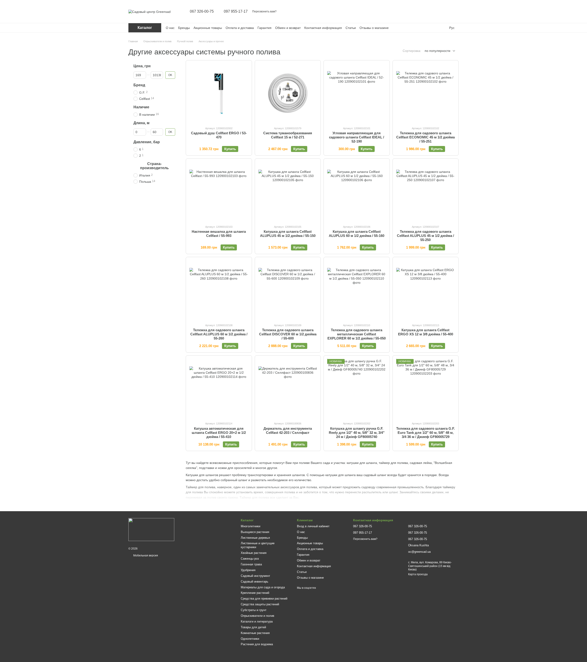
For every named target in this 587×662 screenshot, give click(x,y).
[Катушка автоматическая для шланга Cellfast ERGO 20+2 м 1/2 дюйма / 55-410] (218, 388)
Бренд (139, 85)
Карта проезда (418, 574)
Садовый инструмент (255, 576)
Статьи (351, 28)
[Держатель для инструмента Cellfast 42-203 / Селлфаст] (287, 388)
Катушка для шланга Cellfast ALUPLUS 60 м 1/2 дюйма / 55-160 (356, 234)
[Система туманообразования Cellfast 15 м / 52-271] (287, 93)
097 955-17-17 (236, 11)
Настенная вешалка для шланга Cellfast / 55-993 (219, 234)
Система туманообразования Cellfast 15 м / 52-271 (287, 135)
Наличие (141, 107)
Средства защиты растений (260, 604)
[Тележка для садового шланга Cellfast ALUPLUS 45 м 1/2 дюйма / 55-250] (425, 191)
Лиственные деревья (255, 537)
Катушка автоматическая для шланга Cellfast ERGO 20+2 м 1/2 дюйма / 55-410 (219, 432)
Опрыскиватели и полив (257, 615)
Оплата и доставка (240, 28)
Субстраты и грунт (253, 610)
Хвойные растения (253, 553)
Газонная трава (251, 564)
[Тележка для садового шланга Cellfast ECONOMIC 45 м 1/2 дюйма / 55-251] (425, 93)
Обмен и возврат (288, 28)
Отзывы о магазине (374, 28)
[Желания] (443, 11)
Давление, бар (146, 142)
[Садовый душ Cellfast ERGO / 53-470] (218, 93)
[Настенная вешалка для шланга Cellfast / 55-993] (218, 191)
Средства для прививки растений (264, 598)
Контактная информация (323, 28)
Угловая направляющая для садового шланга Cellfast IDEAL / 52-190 (356, 137)
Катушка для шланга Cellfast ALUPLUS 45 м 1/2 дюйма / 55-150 (288, 234)
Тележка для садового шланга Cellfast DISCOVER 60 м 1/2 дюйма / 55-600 (287, 334)
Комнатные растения (255, 633)
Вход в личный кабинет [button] (313, 526)
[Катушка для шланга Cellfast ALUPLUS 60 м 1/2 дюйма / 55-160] (356, 191)
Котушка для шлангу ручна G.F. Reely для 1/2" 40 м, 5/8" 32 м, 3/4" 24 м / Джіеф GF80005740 (357, 432)
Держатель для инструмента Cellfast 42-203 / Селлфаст (287, 430)
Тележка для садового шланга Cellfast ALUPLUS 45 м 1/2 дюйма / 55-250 (425, 236)
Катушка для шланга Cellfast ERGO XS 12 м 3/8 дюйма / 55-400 (425, 332)
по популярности (437, 51)
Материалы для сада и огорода (263, 587)
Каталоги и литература (257, 621)
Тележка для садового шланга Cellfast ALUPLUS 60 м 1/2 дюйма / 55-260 (218, 334)
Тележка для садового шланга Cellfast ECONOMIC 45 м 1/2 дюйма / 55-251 (425, 137)
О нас (170, 28)
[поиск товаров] (419, 11)
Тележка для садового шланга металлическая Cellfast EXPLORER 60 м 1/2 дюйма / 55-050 (356, 334)
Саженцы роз (250, 558)
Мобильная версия (145, 555)
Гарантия (264, 28)
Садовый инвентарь (254, 581)
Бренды (184, 28)
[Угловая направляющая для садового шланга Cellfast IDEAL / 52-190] (356, 93)
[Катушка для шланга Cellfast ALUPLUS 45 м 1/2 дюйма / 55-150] (287, 191)
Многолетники (250, 526)
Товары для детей (253, 627)
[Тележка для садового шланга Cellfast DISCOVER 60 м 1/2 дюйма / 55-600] (287, 290)
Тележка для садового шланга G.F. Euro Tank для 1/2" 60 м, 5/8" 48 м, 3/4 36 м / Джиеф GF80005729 (425, 432)
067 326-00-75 (202, 11)
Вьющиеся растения (255, 532)
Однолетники (250, 638)
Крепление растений (255, 593)
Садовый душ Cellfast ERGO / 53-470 (219, 135)
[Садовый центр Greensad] (151, 529)
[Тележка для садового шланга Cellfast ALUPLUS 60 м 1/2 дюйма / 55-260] (218, 290)
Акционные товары (208, 28)
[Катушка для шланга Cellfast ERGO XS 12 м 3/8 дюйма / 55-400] (425, 290)
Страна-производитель (154, 166)
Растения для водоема (257, 644)
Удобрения (248, 570)
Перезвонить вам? (264, 11)
